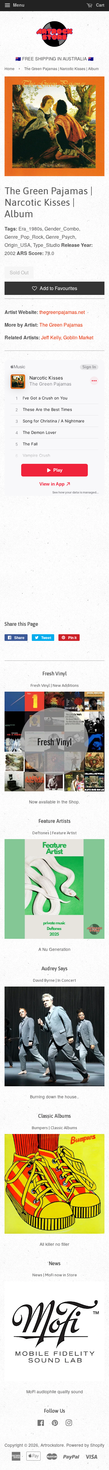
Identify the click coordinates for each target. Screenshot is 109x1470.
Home (10, 68)
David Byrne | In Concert (54, 980)
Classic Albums (54, 1116)
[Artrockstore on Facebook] (40, 1424)
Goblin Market (78, 337)
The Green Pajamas (61, 324)
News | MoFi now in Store (54, 1274)
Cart (99, 5)
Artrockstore (52, 1445)
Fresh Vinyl (54, 673)
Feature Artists (54, 821)
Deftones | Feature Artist (54, 832)
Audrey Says (54, 968)
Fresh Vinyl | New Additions (55, 685)
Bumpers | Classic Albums (54, 1127)
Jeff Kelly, (52, 337)
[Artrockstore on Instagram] (68, 1424)
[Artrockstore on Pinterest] (54, 1424)
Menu (18, 5)
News (55, 1263)
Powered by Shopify (85, 1445)
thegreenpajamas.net (62, 312)
